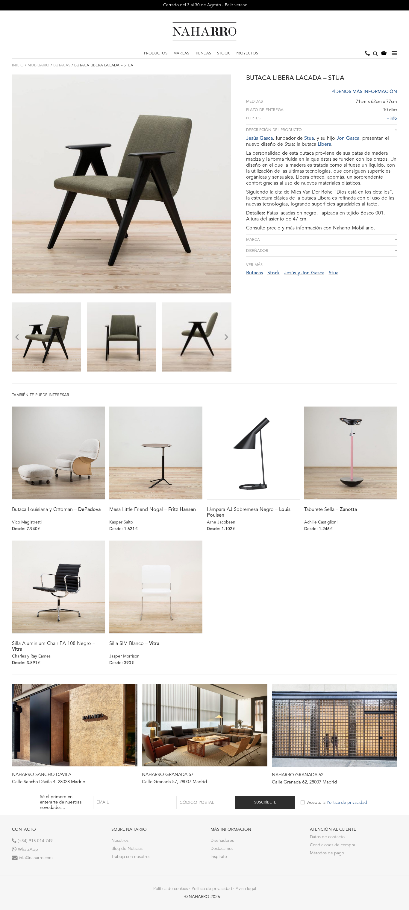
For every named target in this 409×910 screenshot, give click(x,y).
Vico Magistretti (27, 522)
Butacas (61, 65)
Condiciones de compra (332, 845)
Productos (155, 53)
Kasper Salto (121, 522)
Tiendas (203, 53)
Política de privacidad (347, 803)
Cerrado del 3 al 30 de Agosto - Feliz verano (204, 5)
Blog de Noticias (127, 849)
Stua (309, 138)
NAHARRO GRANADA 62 (297, 775)
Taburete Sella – (330, 509)
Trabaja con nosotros (130, 857)
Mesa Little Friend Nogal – (152, 509)
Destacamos (221, 849)
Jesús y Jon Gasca (304, 273)
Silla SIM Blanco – (134, 643)
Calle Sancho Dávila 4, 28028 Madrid (48, 782)
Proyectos (247, 53)
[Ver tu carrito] (384, 54)
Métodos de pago (327, 853)
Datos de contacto (327, 837)
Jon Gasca (348, 138)
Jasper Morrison (124, 656)
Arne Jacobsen (221, 522)
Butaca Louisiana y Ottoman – (56, 509)
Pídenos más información (364, 92)
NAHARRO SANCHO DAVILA (41, 775)
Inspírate (218, 857)
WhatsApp (27, 849)
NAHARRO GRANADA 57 (167, 775)
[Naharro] (204, 31)
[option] (46, 337)
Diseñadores (222, 841)
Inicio (18, 65)
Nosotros (119, 841)
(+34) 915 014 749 (34, 841)
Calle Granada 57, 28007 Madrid (174, 782)
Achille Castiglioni (320, 522)
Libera (324, 144)
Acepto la (337, 803)
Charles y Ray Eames (31, 656)
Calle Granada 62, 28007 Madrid (304, 782)
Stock (223, 53)
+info (392, 118)
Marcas (181, 53)
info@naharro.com (35, 858)
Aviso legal (246, 889)
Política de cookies (170, 889)
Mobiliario (38, 65)
